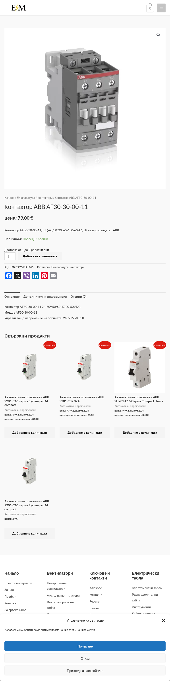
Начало (9, 197)
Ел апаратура (26, 197)
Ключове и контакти (99, 575)
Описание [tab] (12, 296)
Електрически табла (145, 575)
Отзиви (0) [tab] (78, 296)
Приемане (85, 646)
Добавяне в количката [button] (29, 432)
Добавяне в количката (40, 256)
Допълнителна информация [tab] (45, 296)
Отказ (85, 658)
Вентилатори (60, 573)
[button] (163, 620)
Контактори (44, 197)
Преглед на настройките (85, 671)
